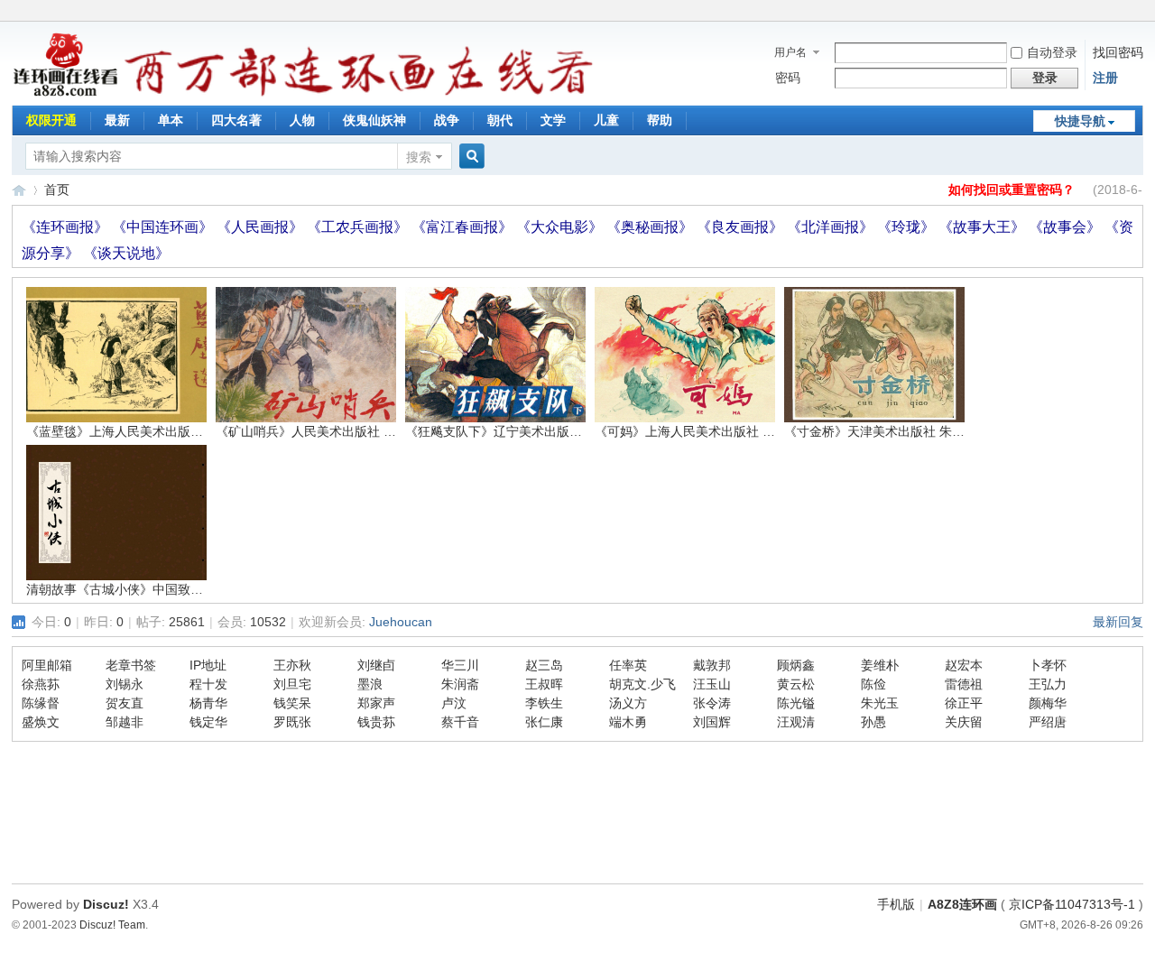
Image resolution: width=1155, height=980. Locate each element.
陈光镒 (796, 703)
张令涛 (712, 703)
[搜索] (469, 156)
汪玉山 (712, 684)
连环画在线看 (19, 190)
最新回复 (1118, 622)
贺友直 (124, 703)
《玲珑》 (907, 227)
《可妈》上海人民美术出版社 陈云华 (697, 431)
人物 (302, 120)
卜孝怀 (1048, 665)
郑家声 (376, 703)
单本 (170, 120)
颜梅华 (1048, 703)
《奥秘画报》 (651, 227)
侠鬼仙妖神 (374, 120)
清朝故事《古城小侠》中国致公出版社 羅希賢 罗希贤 (175, 589)
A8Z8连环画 (962, 904)
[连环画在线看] (66, 94)
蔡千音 (460, 722)
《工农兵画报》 (359, 227)
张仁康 (544, 722)
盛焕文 (41, 722)
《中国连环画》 (164, 227)
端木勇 (628, 722)
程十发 (208, 684)
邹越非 (124, 722)
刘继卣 (376, 665)
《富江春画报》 (463, 227)
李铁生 (544, 703)
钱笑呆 (292, 703)
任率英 (628, 665)
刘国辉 (712, 722)
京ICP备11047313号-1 (1072, 904)
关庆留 (964, 722)
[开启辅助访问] (1138, 13)
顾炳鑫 (796, 665)
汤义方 (628, 703)
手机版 (896, 904)
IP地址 (207, 665)
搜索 (418, 157)
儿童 (606, 120)
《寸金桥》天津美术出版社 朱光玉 (880, 431)
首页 (56, 189)
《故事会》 (1066, 227)
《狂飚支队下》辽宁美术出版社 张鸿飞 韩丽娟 (535, 431)
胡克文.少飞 (642, 684)
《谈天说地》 (126, 253)
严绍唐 (1048, 722)
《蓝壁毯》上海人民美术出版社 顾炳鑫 (135, 431)
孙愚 (873, 722)
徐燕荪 (41, 684)
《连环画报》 (67, 227)
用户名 (790, 52)
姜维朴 (880, 665)
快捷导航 (1080, 121)
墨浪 (370, 684)
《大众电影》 (561, 227)
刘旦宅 (292, 684)
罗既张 (292, 722)
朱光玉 (880, 703)
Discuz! (106, 904)
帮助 (659, 120)
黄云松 (796, 684)
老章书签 (131, 665)
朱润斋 (460, 684)
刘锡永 (124, 684)
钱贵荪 (376, 722)
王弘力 (1048, 684)
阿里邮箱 (47, 665)
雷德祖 (964, 684)
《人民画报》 (262, 227)
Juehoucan (400, 622)
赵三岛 (544, 665)
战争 (446, 120)
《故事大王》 (983, 227)
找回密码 (1118, 52)
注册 (1105, 77)
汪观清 (796, 722)
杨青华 (208, 703)
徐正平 (964, 703)
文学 (553, 120)
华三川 (460, 665)
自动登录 (1052, 52)
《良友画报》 (742, 227)
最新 (117, 120)
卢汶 (454, 703)
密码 (787, 77)
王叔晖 (544, 684)
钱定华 (208, 722)
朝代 (500, 120)
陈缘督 (41, 703)
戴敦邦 (712, 665)
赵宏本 (964, 665)
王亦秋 (292, 665)
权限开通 (51, 120)
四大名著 (236, 120)
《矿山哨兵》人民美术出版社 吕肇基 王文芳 (339, 431)
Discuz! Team (112, 924)
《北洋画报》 (832, 227)
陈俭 (873, 684)
